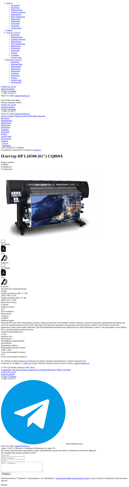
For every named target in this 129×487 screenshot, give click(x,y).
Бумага (14, 53)
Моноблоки (16, 14)
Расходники (16, 82)
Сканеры (15, 26)
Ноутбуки (15, 8)
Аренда (9, 3)
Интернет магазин (14, 60)
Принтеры (15, 21)
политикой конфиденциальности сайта (72, 478)
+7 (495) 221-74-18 (29, 363)
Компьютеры (16, 10)
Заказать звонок (8, 89)
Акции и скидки (13, 32)
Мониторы (15, 19)
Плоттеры (15, 23)
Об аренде (15, 5)
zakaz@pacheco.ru (22, 96)
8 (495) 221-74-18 (8, 87)
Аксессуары (16, 28)
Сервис (9, 30)
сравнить (37, 150)
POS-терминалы (18, 17)
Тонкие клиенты (18, 12)
